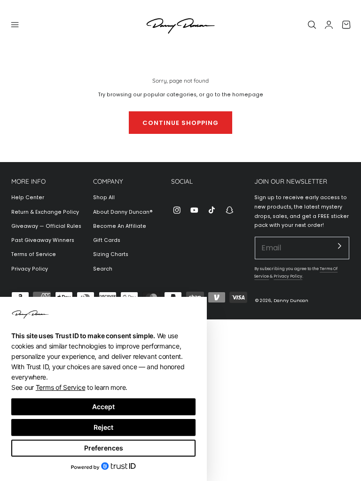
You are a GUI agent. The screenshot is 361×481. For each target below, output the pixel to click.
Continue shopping (180, 122)
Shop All (104, 197)
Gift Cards (106, 240)
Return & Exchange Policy (45, 212)
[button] (15, 24)
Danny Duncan (291, 300)
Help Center (27, 197)
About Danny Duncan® (123, 212)
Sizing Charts (110, 254)
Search (102, 268)
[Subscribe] (340, 246)
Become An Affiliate (119, 226)
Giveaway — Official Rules (46, 226)
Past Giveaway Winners (42, 240)
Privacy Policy (29, 268)
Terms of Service (33, 254)
